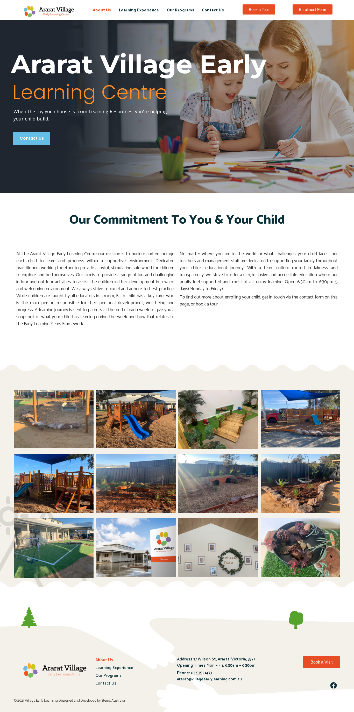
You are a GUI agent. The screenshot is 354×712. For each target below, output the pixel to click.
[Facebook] (333, 685)
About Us (102, 10)
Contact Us (213, 10)
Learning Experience (139, 10)
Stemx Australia (113, 701)
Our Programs (180, 10)
